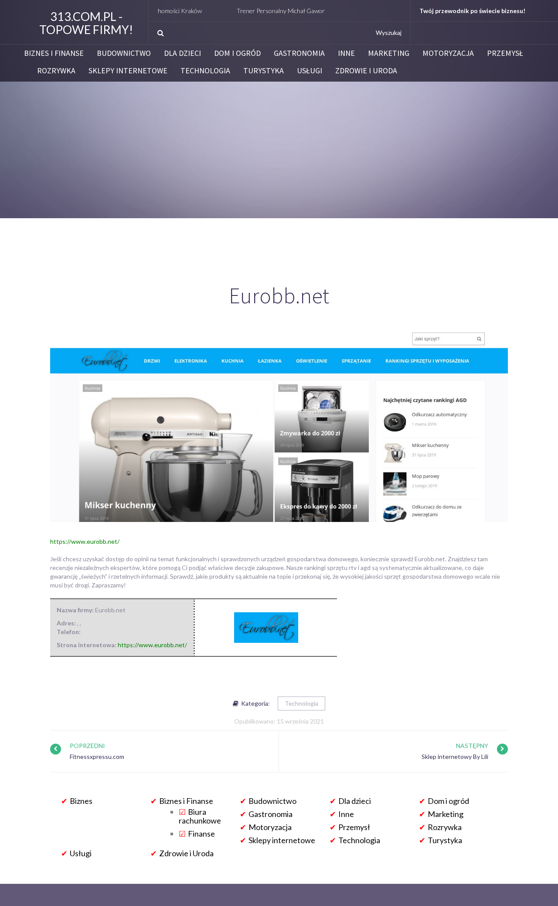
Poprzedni (87, 745)
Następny (472, 745)
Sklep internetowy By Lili (455, 756)
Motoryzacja (448, 53)
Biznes (81, 801)
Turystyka (263, 70)
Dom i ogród (237, 53)
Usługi (309, 70)
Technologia (205, 70)
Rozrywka (56, 70)
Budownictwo (124, 53)
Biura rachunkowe (200, 816)
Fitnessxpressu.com (97, 756)
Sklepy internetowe (127, 70)
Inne (346, 53)
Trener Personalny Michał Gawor (258, 10)
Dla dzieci (182, 53)
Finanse (201, 833)
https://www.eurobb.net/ (84, 541)
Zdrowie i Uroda (366, 70)
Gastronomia (299, 53)
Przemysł (505, 53)
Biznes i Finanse (54, 53)
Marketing (388, 53)
